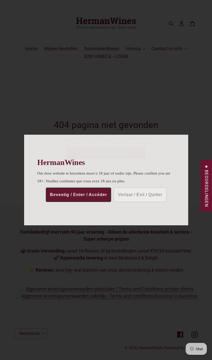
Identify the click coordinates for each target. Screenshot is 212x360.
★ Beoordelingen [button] (206, 186)
